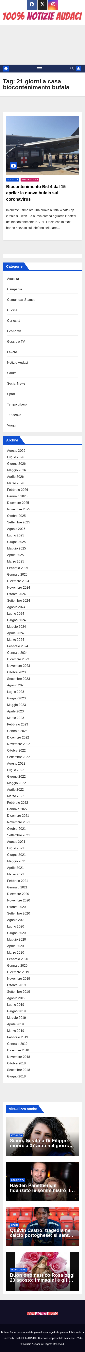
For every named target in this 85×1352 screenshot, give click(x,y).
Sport (11, 394)
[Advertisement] (42, 45)
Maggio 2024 (16, 626)
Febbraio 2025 (17, 568)
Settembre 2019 (18, 991)
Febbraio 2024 (17, 646)
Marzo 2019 (15, 1030)
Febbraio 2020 (17, 959)
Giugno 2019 (16, 1011)
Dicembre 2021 (18, 815)
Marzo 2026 (15, 483)
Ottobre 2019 (16, 985)
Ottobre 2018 (16, 1063)
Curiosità (13, 320)
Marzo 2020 (15, 952)
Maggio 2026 (16, 470)
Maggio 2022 (16, 783)
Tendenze (14, 415)
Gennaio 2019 (17, 1043)
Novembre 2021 (18, 822)
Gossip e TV (16, 341)
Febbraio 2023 (17, 724)
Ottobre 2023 (16, 672)
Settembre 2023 (18, 678)
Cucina (12, 310)
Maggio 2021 (16, 861)
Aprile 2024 (15, 633)
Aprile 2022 (15, 789)
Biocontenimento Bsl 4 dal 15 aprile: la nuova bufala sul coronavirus (36, 193)
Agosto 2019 (16, 998)
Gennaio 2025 (17, 574)
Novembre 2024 (18, 587)
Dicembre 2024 (18, 581)
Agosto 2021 (16, 841)
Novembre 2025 (18, 509)
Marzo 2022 (15, 796)
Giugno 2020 (16, 933)
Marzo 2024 (15, 639)
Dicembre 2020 (18, 894)
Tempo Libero (17, 404)
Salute (11, 373)
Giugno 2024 (16, 620)
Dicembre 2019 (18, 972)
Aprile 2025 (15, 555)
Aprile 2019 (15, 1024)
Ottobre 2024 (16, 594)
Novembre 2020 (18, 900)
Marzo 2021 (15, 874)
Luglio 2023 (15, 691)
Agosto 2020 (16, 920)
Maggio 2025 (16, 548)
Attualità (12, 180)
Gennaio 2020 (17, 965)
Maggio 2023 (16, 705)
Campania (14, 289)
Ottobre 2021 (16, 828)
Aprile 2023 (15, 711)
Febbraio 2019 (17, 1037)
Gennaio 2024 (17, 652)
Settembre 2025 (18, 522)
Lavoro (12, 352)
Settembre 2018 (18, 1070)
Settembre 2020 (18, 913)
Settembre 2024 (18, 600)
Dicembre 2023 (18, 659)
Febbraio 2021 (17, 881)
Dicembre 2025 (18, 502)
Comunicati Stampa (21, 299)
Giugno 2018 (16, 1076)
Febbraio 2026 (17, 489)
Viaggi (11, 425)
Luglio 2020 (15, 926)
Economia (14, 331)
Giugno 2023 (16, 698)
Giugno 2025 (16, 542)
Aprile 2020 (15, 946)
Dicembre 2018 (18, 1050)
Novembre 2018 (18, 1056)
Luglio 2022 (15, 770)
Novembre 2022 (18, 744)
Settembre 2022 (18, 757)
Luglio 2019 (15, 1004)
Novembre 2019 (18, 978)
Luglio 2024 (15, 613)
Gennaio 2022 (17, 809)
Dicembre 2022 (18, 737)
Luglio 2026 (15, 457)
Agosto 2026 (16, 450)
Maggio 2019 (16, 1017)
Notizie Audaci (30, 180)
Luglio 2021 (15, 848)
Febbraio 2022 (17, 802)
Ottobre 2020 (16, 907)
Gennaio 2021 (17, 887)
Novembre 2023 (18, 665)
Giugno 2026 (16, 463)
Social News (16, 383)
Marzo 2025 (15, 561)
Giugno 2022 (16, 776)
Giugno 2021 (16, 854)
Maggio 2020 (16, 939)
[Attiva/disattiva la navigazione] (39, 68)
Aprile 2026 (15, 476)
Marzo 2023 (15, 718)
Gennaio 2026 (17, 496)
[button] (72, 68)
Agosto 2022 (16, 763)
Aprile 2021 (15, 867)
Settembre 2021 (18, 835)
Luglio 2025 (15, 535)
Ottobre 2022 (16, 750)
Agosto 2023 (16, 685)
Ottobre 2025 (16, 515)
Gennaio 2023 (17, 731)
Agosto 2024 (16, 607)
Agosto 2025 (16, 529)
